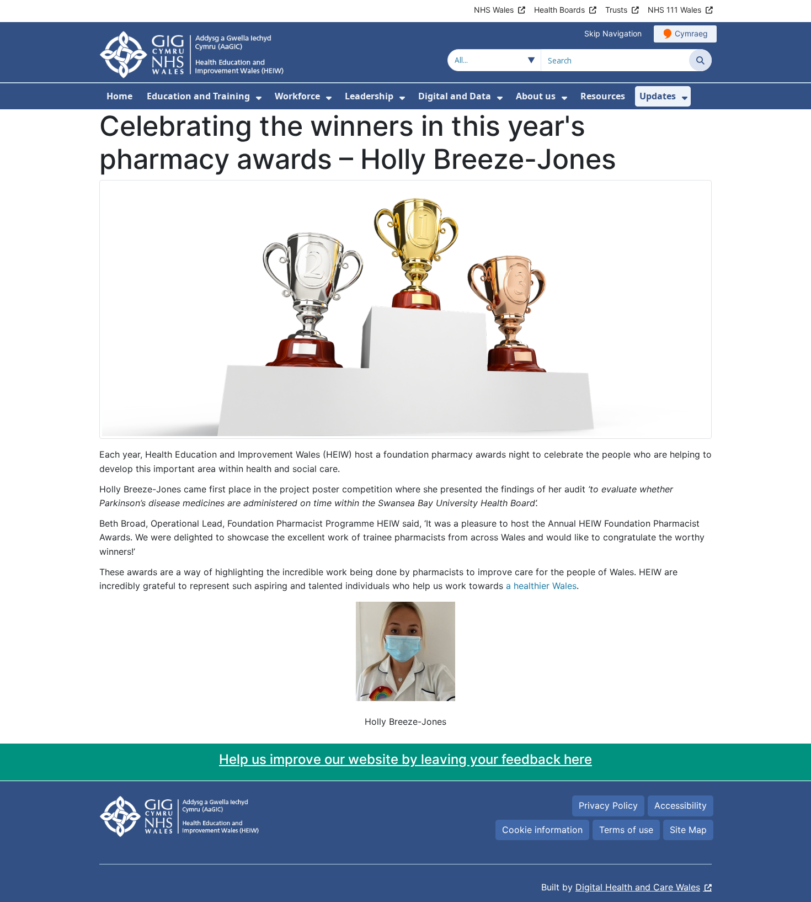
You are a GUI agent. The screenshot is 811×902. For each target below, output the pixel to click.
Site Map (688, 829)
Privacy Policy (608, 805)
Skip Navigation (613, 33)
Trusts (616, 9)
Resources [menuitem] (602, 96)
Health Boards (559, 9)
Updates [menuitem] (657, 96)
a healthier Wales (541, 585)
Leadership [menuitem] (369, 96)
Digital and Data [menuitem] (454, 96)
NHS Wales (494, 9)
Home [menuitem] (119, 96)
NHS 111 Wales (674, 9)
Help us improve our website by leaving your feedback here (405, 759)
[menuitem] (259, 98)
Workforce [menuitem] (297, 96)
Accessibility (680, 805)
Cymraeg (691, 33)
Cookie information (542, 829)
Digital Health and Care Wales (637, 887)
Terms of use (626, 829)
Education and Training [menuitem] (198, 96)
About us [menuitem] (536, 96)
